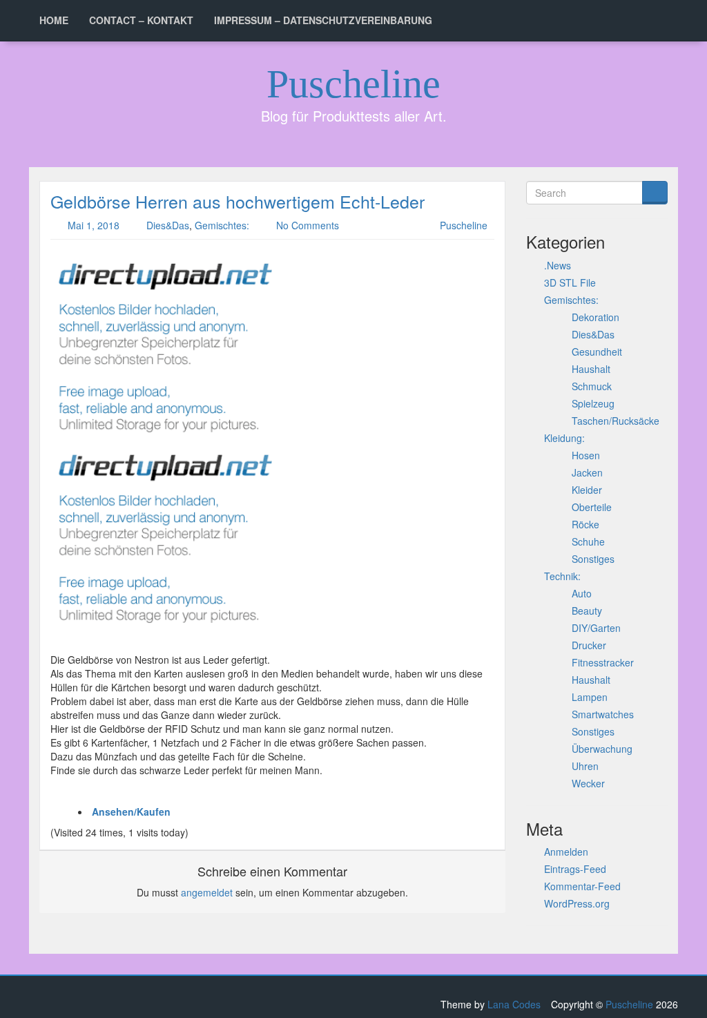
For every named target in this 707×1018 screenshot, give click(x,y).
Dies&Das (167, 225)
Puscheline (353, 83)
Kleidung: (564, 438)
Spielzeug (593, 403)
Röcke (585, 524)
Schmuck (592, 386)
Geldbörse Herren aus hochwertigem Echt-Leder (237, 201)
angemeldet (207, 892)
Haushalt (591, 369)
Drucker (589, 645)
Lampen (590, 697)
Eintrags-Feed (575, 869)
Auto (582, 593)
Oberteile (592, 507)
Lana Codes (514, 1004)
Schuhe (588, 541)
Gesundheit (597, 351)
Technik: (562, 576)
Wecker (588, 783)
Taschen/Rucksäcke (615, 421)
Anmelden (566, 851)
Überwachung (602, 749)
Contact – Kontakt (141, 20)
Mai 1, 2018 (93, 225)
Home (53, 20)
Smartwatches (603, 714)
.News (557, 265)
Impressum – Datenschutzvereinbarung (323, 20)
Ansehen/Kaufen (131, 811)
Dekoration (595, 317)
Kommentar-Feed (582, 886)
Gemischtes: (222, 225)
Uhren (585, 766)
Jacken (587, 472)
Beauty (587, 610)
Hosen (586, 455)
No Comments (307, 225)
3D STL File (570, 282)
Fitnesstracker (603, 662)
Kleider (587, 490)
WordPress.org (577, 903)
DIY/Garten (596, 628)
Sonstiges (593, 559)
